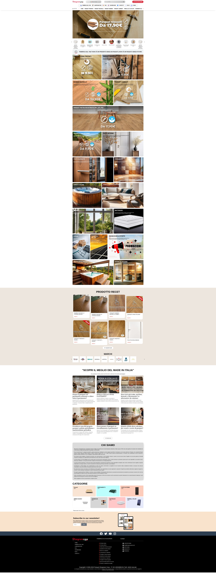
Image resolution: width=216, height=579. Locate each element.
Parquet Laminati (118, 8)
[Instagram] (114, 533)
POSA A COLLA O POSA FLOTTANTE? (105, 395)
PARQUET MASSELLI (99, 8)
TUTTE (75, 8)
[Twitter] (105, 533)
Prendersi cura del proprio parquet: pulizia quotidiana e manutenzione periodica (83, 428)
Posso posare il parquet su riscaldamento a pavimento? (107, 427)
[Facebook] (101, 533)
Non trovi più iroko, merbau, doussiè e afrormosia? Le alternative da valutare (131, 396)
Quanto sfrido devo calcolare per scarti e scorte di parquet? (132, 427)
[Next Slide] (142, 24)
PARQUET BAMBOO (109, 8)
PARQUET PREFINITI (89, 8)
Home (82, 8)
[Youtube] (110, 533)
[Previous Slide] (74, 24)
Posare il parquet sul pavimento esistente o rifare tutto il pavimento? (83, 396)
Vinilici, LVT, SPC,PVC (129, 8)
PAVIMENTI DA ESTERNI (140, 8)
